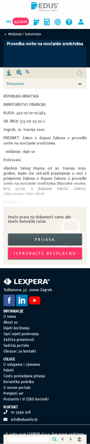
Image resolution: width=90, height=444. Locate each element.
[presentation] (9, 73)
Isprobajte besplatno (45, 253)
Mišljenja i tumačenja (24, 34)
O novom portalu (16, 387)
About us (10, 322)
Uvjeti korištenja (16, 328)
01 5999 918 (21, 412)
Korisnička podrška (18, 381)
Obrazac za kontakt (19, 351)
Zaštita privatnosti (18, 339)
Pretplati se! (13, 393)
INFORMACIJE (13, 311)
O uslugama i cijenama (21, 364)
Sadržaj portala (16, 345)
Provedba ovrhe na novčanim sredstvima (45, 43)
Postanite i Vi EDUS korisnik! (26, 399)
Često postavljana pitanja (24, 376)
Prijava (45, 239)
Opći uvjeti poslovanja (21, 333)
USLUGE (9, 359)
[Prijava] (81, 21)
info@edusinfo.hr (24, 419)
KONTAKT (10, 407)
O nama (9, 316)
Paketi (8, 370)
